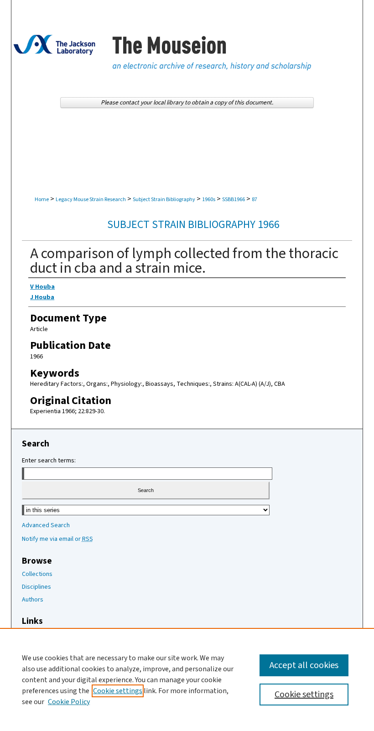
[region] (187, 679)
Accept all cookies (304, 665)
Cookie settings (117, 691)
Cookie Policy (69, 702)
